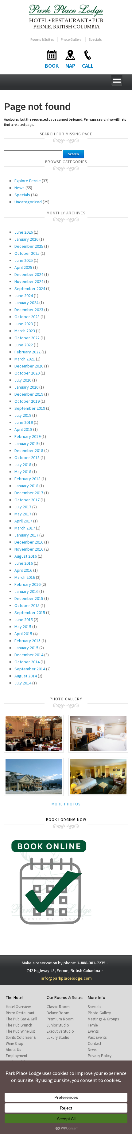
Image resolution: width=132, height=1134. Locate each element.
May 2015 (22, 626)
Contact (94, 1043)
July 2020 (22, 380)
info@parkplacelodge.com (66, 978)
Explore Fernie (27, 180)
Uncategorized (28, 202)
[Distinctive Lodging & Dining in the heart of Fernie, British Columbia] (66, 16)
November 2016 (28, 549)
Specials (95, 39)
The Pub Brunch (19, 1025)
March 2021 (24, 359)
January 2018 (26, 485)
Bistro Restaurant (20, 1012)
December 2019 (28, 394)
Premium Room (60, 1019)
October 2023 (27, 316)
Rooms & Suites (42, 39)
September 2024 (29, 288)
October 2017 (27, 500)
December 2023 (28, 309)
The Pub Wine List (20, 1031)
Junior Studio (58, 1025)
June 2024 (23, 295)
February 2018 (27, 478)
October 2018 (27, 457)
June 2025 (23, 260)
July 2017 (22, 507)
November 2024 (28, 281)
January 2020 (26, 387)
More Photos (66, 804)
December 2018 (28, 450)
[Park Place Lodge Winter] (34, 776)
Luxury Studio (58, 1037)
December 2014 (28, 654)
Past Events (97, 1037)
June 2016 (23, 563)
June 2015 (23, 619)
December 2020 (28, 366)
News (19, 187)
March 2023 (24, 330)
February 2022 (27, 352)
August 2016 (25, 556)
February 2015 (27, 640)
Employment (16, 1055)
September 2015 (29, 612)
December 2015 (28, 598)
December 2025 (28, 246)
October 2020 (27, 373)
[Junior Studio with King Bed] (98, 776)
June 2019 (23, 422)
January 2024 (26, 302)
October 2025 (27, 253)
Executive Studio (60, 1031)
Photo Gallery (71, 39)
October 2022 (27, 338)
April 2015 (23, 633)
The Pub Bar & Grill (21, 1019)
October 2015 (27, 605)
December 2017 (28, 492)
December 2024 (28, 274)
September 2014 (29, 669)
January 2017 (26, 535)
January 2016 (26, 591)
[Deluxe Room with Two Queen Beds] (98, 733)
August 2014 (25, 676)
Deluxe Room (58, 1012)
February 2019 (27, 436)
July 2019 (22, 415)
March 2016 (24, 577)
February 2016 (27, 584)
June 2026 (23, 232)
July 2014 (22, 683)
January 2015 (26, 647)
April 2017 (23, 521)
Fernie (93, 1025)
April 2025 (23, 267)
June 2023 (23, 323)
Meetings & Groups (103, 1019)
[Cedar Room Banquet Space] (34, 733)
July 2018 (22, 464)
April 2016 (23, 570)
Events (93, 1031)
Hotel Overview (18, 1006)
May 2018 (22, 471)
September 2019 (29, 408)
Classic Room (58, 1006)
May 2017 (22, 514)
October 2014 (27, 662)
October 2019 (27, 401)
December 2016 (28, 542)
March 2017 (24, 528)
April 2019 (23, 429)
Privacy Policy (99, 1055)
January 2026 (26, 239)
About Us (13, 1049)
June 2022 (23, 345)
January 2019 (26, 443)
